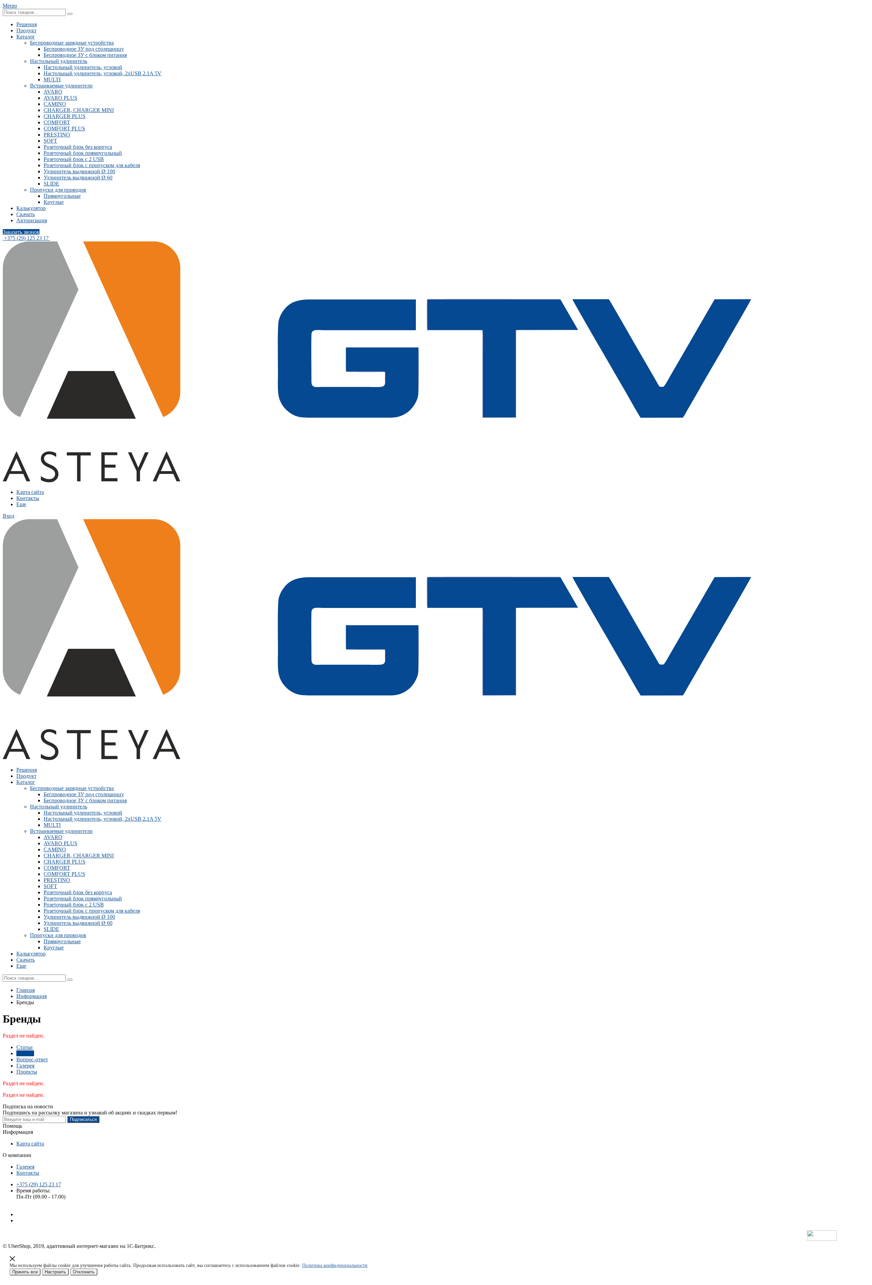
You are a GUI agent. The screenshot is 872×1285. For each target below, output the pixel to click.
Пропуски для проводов (58, 190)
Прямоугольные (62, 196)
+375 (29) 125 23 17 (26, 238)
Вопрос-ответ (32, 1059)
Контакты (27, 498)
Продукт (26, 30)
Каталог (25, 36)
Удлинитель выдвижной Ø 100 (79, 171)
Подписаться (83, 1119)
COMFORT (57, 122)
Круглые (54, 202)
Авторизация (31, 220)
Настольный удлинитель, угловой (83, 67)
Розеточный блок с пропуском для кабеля (92, 165)
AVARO (53, 92)
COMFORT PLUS (64, 128)
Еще (21, 504)
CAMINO (55, 104)
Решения (26, 24)
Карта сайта (30, 492)
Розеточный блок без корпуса (78, 147)
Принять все (25, 1271)
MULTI (52, 79)
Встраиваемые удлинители (61, 86)
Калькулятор (31, 208)
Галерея (25, 1066)
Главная (25, 990)
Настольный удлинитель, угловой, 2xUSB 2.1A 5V (102, 73)
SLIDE (51, 184)
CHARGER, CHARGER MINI (79, 110)
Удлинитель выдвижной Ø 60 (78, 177)
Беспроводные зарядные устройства (72, 43)
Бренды (25, 1053)
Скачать (25, 214)
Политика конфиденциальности (335, 1265)
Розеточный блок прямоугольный (83, 153)
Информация (31, 996)
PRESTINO (57, 135)
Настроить (55, 1271)
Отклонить (84, 1271)
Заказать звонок (21, 232)
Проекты (26, 1072)
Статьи (24, 1047)
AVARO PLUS (60, 98)
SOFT (50, 141)
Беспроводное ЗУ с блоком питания (85, 55)
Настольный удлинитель (58, 61)
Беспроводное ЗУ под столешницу (84, 49)
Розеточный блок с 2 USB (74, 159)
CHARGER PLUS (64, 116)
